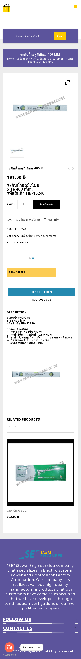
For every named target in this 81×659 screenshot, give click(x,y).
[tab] (41, 292)
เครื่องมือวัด (23, 58)
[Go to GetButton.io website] (9, 655)
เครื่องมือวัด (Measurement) (49, 58)
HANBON (22, 242)
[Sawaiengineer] (6, 7)
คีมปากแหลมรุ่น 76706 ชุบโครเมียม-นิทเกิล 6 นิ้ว (72, 173)
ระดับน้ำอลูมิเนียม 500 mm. (67, 170)
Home (11, 58)
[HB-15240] (17, 150)
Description (41, 292)
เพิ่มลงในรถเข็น (46, 204)
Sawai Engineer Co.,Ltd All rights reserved (45, 651)
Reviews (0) (41, 300)
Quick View (72, 523)
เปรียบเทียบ (53, 220)
